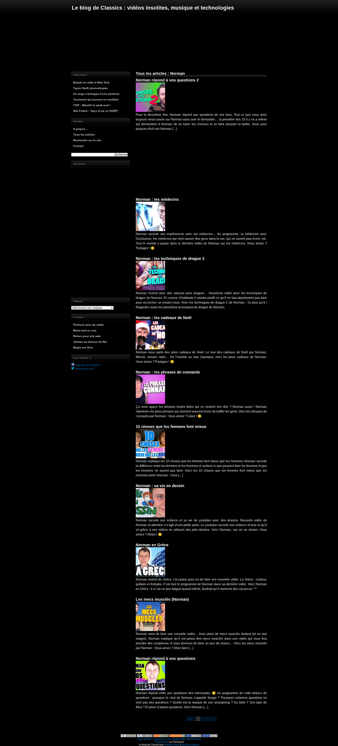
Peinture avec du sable (88, 324)
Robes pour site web (87, 336)
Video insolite (144, 739)
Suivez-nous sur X (84, 368)
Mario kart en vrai (84, 330)
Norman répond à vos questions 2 (167, 80)
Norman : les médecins (157, 199)
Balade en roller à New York (91, 82)
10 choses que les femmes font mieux (171, 426)
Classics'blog (162, 742)
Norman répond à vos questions (165, 658)
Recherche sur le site (87, 140)
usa (169, 739)
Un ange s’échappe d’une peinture (96, 93)
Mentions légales (190, 744)
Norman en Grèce (152, 545)
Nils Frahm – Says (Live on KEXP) (95, 110)
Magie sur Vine (83, 347)
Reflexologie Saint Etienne (187, 739)
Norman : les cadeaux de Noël (163, 318)
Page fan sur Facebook (87, 365)
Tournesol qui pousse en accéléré (96, 99)
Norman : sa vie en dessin (160, 486)
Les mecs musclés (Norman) (162, 599)
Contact (78, 145)
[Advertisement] (169, 41)
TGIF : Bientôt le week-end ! (92, 105)
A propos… (80, 128)
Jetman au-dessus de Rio (90, 341)
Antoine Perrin (171, 744)
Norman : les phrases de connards (168, 372)
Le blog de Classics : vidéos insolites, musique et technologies (153, 8)
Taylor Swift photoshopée (90, 88)
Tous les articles (84, 134)
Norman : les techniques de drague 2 (170, 258)
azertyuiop (159, 739)
